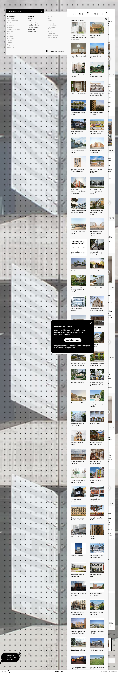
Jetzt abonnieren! (72, 340)
